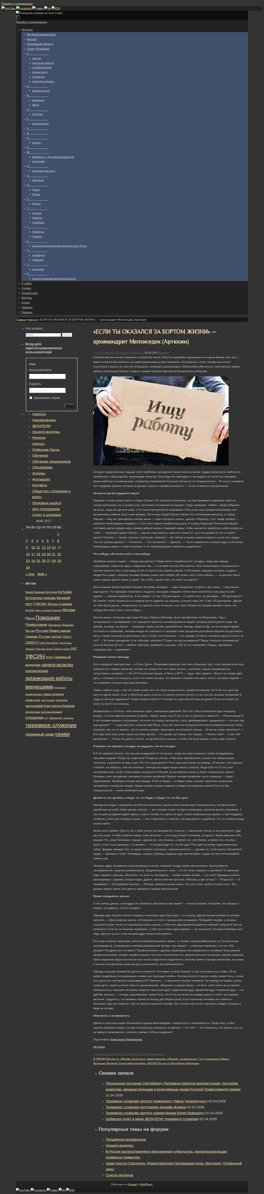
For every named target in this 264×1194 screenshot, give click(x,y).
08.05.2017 (137, 352)
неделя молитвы (57, 664)
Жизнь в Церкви (60, 604)
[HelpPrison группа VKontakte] (48, 8)
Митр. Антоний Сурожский (48, 610)
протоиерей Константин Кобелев (50, 706)
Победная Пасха (45, 450)
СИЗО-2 (31, 642)
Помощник (48, 617)
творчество (55, 718)
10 (33, 547)
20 (49, 554)
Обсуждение (42, 467)
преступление (48, 700)
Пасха (30, 618)
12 (44, 547)
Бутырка (65, 592)
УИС (74, 648)
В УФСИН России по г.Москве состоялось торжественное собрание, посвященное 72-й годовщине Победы (161, 1058)
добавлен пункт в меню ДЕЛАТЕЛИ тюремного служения (152, 1119)
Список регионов (119, 1175)
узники (62, 734)
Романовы (68, 625)
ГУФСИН (40, 604)
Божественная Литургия (41, 592)
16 (28, 554)
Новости (32, 319)
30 (28, 567)
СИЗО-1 (67, 637)
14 (54, 547)
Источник (99, 1046)
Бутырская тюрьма (40, 598)
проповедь (62, 700)
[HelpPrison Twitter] (38, 8)
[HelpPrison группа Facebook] (24, 8)
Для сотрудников (46, 509)
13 (49, 547)
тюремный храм (39, 734)
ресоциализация (154, 1054)
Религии (38, 438)
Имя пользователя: (40, 367)
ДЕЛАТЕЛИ (41, 426)
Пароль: (35, 384)
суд (46, 718)
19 (44, 554)
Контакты (39, 485)
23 (28, 561)
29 (59, 561)
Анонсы (38, 444)
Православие (36, 625)
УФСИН (35, 656)
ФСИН (49, 657)
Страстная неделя (44, 649)
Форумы (38, 473)
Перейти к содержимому (17, 3)
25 (38, 561)
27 (49, 561)
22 (59, 554)
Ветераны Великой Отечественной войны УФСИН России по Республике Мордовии (146, 1063)
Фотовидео (41, 479)
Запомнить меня (47, 398)
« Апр (29, 574)
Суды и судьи (62, 649)
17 (33, 554)
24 (33, 561)
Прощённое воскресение (126, 1140)
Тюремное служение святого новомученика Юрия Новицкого (155, 1113)
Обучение (40, 456)
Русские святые (50, 636)
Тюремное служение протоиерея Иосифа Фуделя (146, 1107)
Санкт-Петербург (48, 643)
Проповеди (54, 625)
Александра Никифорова (126, 1039)
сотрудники (34, 718)
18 (38, 554)
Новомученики (44, 420)
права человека (53, 694)
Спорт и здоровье (46, 515)
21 (54, 554)
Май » (42, 574)
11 (38, 547)
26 (44, 561)
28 (54, 561)
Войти (69, 405)
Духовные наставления (109, 1054)
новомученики (36, 671)
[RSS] (56, 8)
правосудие (32, 700)
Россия (30, 630)
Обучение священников (51, 462)
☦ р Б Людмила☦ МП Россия (111, 352)
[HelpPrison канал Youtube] (9, 8)
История (30, 610)
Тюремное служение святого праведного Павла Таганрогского (156, 1101)
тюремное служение (51, 725)
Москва (68, 610)
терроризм (68, 718)
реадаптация (134, 1054)
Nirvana (132, 1184)
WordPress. (146, 1184)
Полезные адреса (46, 503)
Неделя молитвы (119, 1146)
